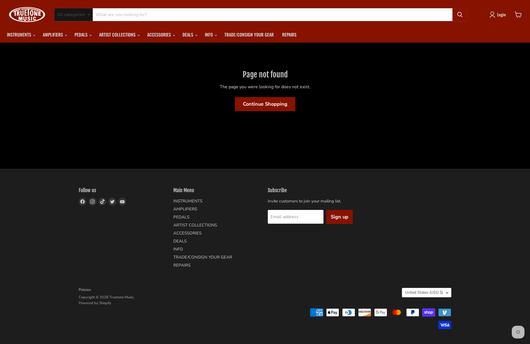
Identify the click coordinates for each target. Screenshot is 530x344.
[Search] (459, 14)
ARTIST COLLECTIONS (118, 34)
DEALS (188, 34)
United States (424, 292)
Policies (85, 289)
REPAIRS (289, 34)
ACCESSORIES (159, 34)
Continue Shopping (265, 104)
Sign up (339, 216)
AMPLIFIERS (53, 34)
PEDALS (82, 34)
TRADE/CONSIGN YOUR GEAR (249, 34)
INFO (209, 34)
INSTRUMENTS (19, 34)
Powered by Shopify (95, 303)
